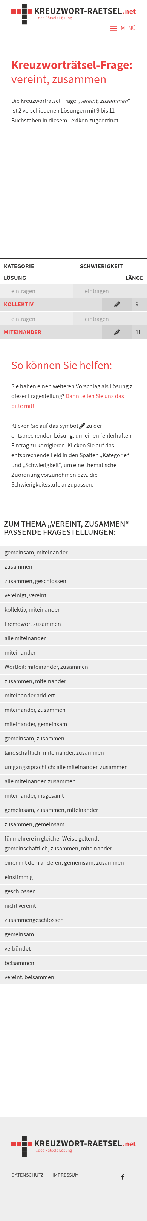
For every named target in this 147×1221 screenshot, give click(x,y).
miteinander (20, 652)
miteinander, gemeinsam (36, 724)
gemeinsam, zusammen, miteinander (51, 810)
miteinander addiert (30, 695)
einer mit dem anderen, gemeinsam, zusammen (64, 863)
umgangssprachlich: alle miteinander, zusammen (66, 767)
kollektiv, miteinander (32, 610)
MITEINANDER (22, 332)
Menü (122, 29)
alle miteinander (25, 638)
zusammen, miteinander (35, 681)
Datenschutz (27, 1174)
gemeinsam (19, 934)
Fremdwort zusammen (33, 624)
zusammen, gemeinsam (34, 824)
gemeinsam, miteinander (36, 552)
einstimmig (19, 877)
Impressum (65, 1174)
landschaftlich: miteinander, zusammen (54, 753)
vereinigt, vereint (25, 595)
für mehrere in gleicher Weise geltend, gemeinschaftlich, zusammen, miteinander (58, 843)
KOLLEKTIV (19, 304)
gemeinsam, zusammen (34, 738)
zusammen (18, 567)
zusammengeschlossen (34, 920)
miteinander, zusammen (35, 710)
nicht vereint (20, 906)
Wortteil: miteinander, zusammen (46, 667)
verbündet (18, 948)
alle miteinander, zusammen (40, 781)
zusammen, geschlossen (35, 581)
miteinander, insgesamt (34, 796)
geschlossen (20, 891)
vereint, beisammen (29, 977)
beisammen (19, 963)
